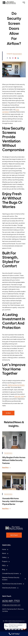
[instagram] (12, 58)
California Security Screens (16, 385)
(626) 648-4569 (19, 396)
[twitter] (10, 58)
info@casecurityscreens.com (11, 605)
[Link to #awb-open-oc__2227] (24, 2)
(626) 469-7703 (11, 600)
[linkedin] (18, 58)
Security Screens (17, 53)
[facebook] (7, 58)
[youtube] (15, 58)
